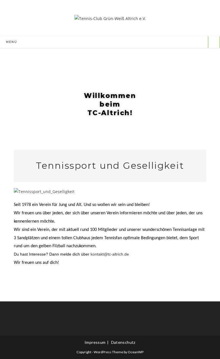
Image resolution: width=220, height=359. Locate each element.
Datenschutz (123, 342)
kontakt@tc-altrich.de (110, 254)
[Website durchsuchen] (214, 42)
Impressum (95, 342)
